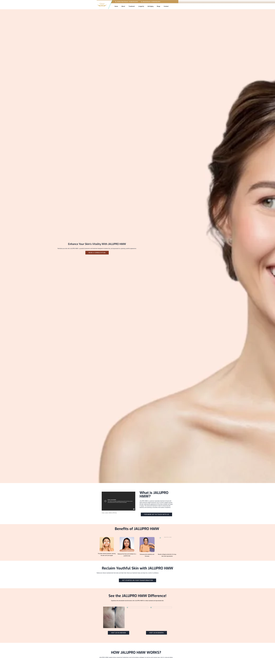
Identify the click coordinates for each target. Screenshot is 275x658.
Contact (166, 6)
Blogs (158, 6)
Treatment (132, 6)
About (123, 6)
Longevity (141, 6)
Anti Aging (150, 6)
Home (116, 6)
